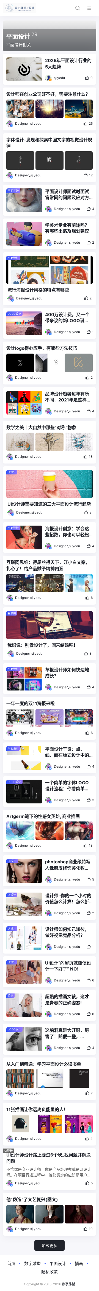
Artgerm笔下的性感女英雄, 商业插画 (43, 816)
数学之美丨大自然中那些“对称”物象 (41, 427)
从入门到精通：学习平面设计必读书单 (43, 1064)
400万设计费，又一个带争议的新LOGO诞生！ (67, 318)
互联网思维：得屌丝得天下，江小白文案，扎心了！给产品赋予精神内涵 (48, 565)
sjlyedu (59, 78)
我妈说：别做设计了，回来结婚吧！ (42, 645)
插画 (79, 1263)
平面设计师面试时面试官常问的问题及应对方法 (67, 195)
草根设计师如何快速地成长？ (67, 672)
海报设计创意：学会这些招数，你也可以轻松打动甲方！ (67, 532)
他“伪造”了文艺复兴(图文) (32, 1199)
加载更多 (49, 1245)
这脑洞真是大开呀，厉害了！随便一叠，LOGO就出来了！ (67, 1033)
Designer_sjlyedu (28, 123)
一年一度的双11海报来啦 (30, 703)
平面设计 (58, 1263)
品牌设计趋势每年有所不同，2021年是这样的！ (67, 397)
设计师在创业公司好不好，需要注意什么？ (48, 94)
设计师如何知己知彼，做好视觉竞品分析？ (67, 932)
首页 (11, 1263)
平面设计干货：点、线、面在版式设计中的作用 (67, 752)
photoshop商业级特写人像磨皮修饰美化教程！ (67, 865)
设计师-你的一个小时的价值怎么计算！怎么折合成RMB (68, 899)
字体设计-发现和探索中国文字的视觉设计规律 (49, 142)
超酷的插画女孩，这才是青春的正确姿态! (67, 999)
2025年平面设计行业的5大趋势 (68, 63)
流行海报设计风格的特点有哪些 (38, 290)
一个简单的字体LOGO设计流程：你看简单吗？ (67, 786)
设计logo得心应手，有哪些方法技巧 (41, 348)
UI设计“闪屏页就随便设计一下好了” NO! (68, 966)
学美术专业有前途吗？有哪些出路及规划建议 (67, 228)
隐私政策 (49, 1271)
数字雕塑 (32, 1263)
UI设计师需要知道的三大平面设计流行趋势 (49, 504)
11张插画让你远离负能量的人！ (37, 1109)
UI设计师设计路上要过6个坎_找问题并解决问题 (48, 1158)
